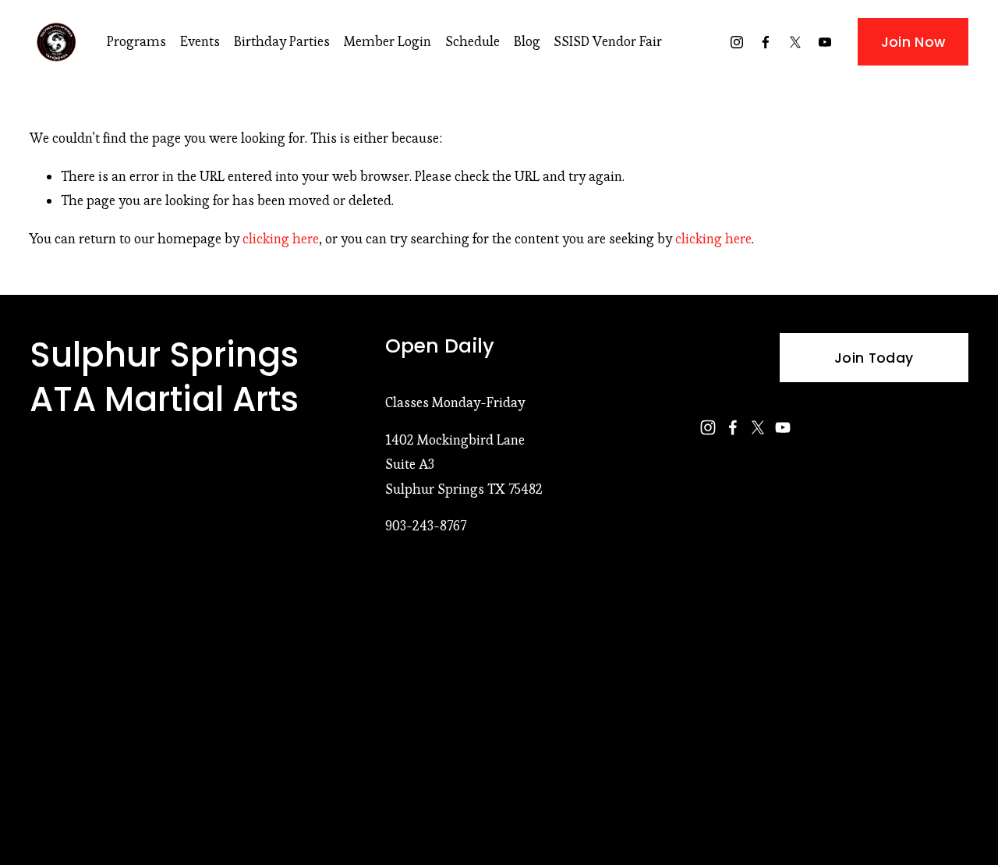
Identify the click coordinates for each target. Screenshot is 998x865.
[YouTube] (825, 42)
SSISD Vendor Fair (608, 41)
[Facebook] (765, 42)
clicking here (280, 238)
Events (200, 41)
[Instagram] (737, 42)
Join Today (874, 358)
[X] (795, 42)
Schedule (472, 41)
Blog (527, 41)
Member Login (387, 41)
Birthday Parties (282, 41)
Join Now (913, 42)
